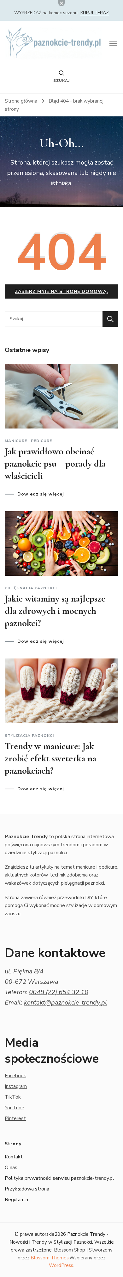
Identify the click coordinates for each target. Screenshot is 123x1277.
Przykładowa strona (27, 1188)
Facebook (15, 1075)
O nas (11, 1167)
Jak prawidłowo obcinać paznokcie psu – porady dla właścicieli (55, 463)
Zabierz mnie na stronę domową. (61, 291)
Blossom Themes (50, 1258)
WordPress (61, 1265)
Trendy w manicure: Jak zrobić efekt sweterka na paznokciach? (50, 758)
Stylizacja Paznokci (29, 735)
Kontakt (14, 1156)
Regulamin (16, 1199)
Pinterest (15, 1118)
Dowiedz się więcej (40, 494)
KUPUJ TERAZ (94, 13)
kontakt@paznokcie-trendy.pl (65, 1002)
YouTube (14, 1107)
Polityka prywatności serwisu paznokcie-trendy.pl (59, 1178)
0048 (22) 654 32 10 (58, 992)
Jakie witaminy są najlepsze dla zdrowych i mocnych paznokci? (55, 611)
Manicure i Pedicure (28, 441)
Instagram (16, 1086)
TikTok (13, 1097)
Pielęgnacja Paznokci (31, 588)
